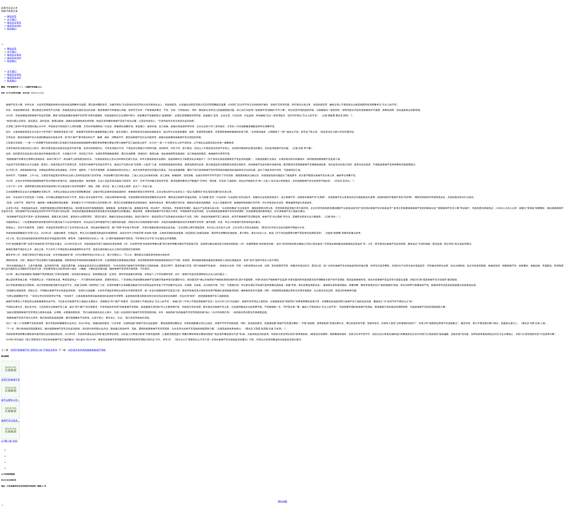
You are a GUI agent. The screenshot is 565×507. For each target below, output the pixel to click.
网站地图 (282, 501)
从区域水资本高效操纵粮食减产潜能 (87, 350)
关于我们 (11, 19)
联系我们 (11, 29)
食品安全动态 (14, 25)
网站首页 (11, 16)
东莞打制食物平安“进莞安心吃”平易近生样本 (34, 350)
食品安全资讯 (14, 22)
